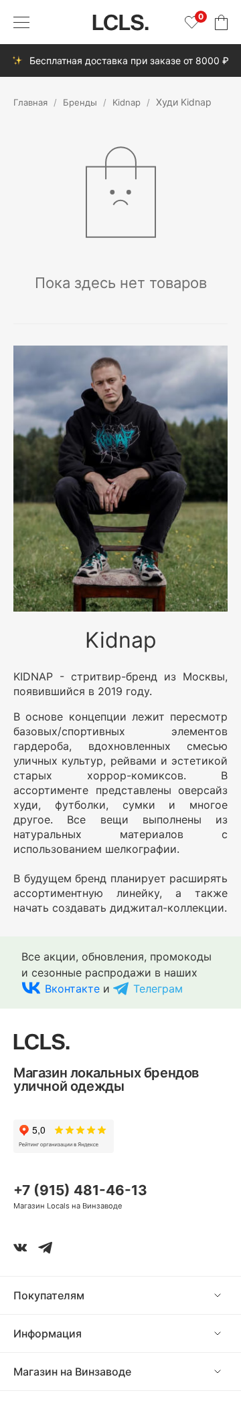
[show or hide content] (227, 1295)
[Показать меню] (21, 22)
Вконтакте (72, 988)
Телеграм (158, 988)
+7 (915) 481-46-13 (80, 1190)
